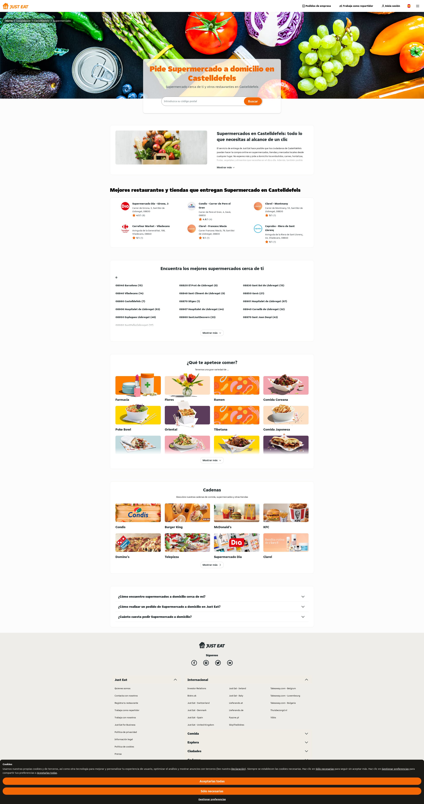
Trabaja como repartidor (358, 6)
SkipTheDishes (236, 724)
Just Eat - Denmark (196, 710)
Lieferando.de (236, 710)
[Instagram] (206, 663)
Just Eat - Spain (195, 717)
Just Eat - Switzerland (198, 702)
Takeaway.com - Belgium (283, 688)
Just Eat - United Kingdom (200, 724)
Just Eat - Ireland (237, 688)
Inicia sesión (392, 6)
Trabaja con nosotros (125, 717)
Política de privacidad (126, 732)
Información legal (124, 739)
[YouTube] (230, 663)
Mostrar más (224, 167)
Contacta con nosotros (126, 695)
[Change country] (409, 6)
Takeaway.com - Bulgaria (283, 702)
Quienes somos (122, 688)
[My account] (417, 6)
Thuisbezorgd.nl (278, 710)
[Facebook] (194, 663)
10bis (273, 717)
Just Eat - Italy (236, 695)
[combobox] (202, 101)
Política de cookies (124, 746)
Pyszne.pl (234, 717)
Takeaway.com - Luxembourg (285, 695)
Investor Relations (196, 688)
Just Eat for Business (125, 724)
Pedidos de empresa (318, 6)
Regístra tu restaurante (126, 702)
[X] (218, 663)
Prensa (118, 753)
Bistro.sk (191, 695)
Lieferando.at (236, 702)
